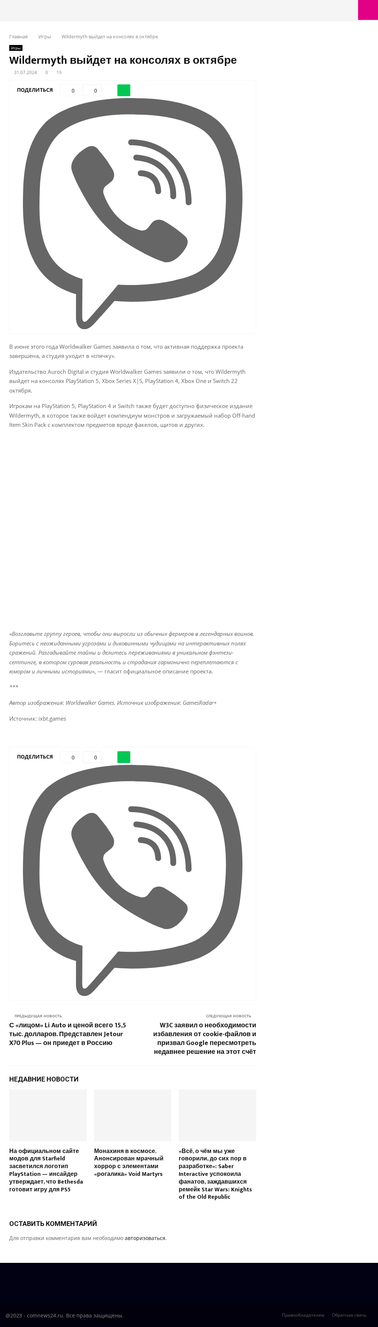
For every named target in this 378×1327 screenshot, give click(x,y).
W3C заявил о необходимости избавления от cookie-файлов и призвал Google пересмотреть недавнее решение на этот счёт (204, 1039)
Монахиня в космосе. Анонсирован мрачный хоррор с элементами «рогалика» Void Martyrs (129, 1162)
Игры (16, 47)
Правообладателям (303, 1315)
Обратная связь (349, 1315)
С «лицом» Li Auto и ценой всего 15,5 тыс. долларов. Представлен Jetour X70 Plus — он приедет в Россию (67, 1034)
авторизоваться (145, 1237)
